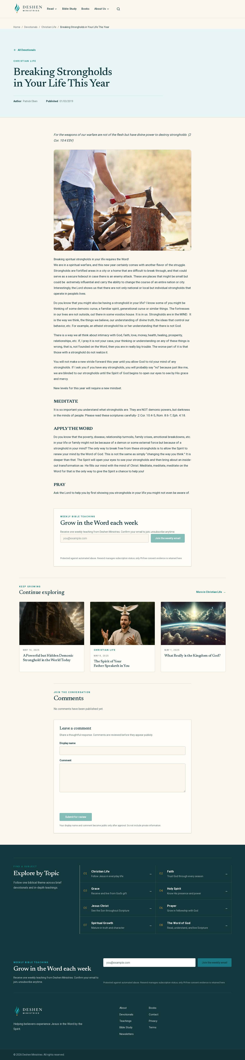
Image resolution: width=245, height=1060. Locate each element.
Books (85, 8)
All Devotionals (27, 50)
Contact (153, 1014)
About (123, 1007)
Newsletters (126, 1034)
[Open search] (118, 9)
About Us (100, 8)
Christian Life (48, 27)
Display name (68, 743)
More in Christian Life (211, 592)
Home (16, 27)
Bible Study (69, 8)
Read (50, 8)
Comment (65, 760)
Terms (152, 1027)
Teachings (125, 1021)
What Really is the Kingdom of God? (192, 656)
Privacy (153, 1021)
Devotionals (30, 27)
